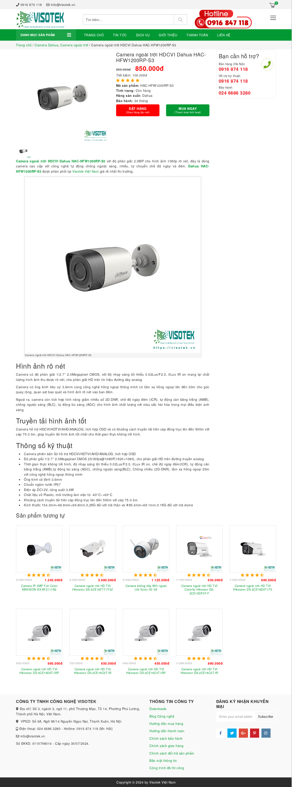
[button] (18, 150)
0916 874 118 (31, 4)
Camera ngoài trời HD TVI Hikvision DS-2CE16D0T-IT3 (252, 588)
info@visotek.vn (63, 4)
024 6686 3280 (235, 92)
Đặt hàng (138, 110)
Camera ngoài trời (74, 45)
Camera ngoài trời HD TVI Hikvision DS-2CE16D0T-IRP (39, 671)
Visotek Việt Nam (85, 171)
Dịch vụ (143, 35)
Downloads (158, 708)
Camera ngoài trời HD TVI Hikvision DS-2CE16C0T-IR (93, 671)
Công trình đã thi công (166, 768)
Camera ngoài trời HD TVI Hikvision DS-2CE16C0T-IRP (146, 671)
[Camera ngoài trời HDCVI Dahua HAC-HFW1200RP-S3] (40, 19)
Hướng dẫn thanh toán (166, 731)
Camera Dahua (46, 45)
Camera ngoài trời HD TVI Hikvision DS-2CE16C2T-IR (199, 671)
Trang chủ (94, 35)
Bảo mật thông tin (163, 760)
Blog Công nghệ (161, 716)
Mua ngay (187, 110)
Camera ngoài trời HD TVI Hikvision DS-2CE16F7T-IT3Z (92, 588)
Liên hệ (223, 35)
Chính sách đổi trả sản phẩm (171, 753)
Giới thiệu (168, 35)
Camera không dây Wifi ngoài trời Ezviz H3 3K (146, 588)
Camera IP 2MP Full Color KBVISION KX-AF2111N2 (39, 588)
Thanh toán (197, 35)
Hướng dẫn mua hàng (166, 723)
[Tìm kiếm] (180, 19)
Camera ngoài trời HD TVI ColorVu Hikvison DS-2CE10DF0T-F (199, 589)
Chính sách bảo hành (166, 738)
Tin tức (120, 35)
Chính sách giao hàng (166, 745)
